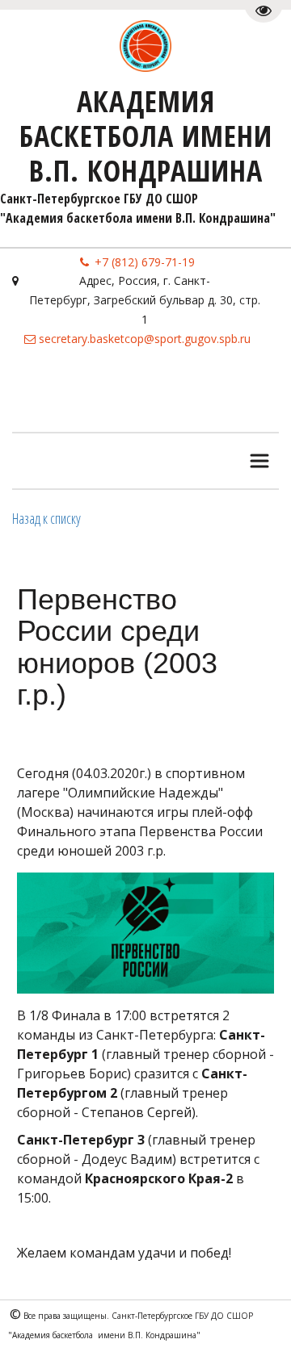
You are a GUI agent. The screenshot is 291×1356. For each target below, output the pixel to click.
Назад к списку (46, 518)
